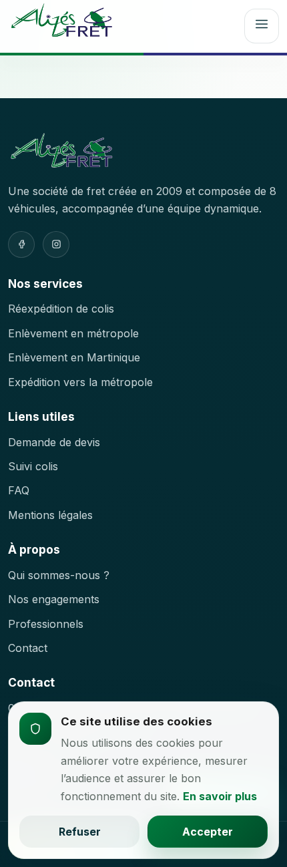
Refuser (80, 831)
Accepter (207, 831)
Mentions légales (50, 515)
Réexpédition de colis (61, 308)
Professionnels (45, 624)
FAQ (18, 490)
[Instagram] (56, 244)
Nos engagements (53, 599)
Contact (27, 648)
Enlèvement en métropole (73, 333)
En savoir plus (220, 796)
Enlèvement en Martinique (74, 357)
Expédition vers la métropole (80, 382)
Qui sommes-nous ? (58, 575)
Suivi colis (33, 466)
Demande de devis (54, 442)
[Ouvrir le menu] (261, 26)
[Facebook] (21, 244)
